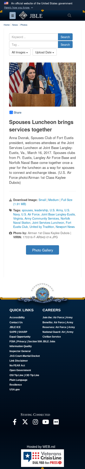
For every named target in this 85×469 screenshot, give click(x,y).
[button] (19, 7)
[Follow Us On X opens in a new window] (25, 423)
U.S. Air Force (30, 214)
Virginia (18, 218)
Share (17, 112)
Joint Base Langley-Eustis (58, 214)
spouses (27, 210)
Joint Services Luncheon (48, 222)
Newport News (65, 227)
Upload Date (43, 52)
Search (65, 37)
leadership (41, 210)
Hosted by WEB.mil (41, 447)
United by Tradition (42, 227)
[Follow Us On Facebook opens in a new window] (14, 423)
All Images (19, 52)
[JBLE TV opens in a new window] (45, 423)
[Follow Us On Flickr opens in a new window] (56, 423)
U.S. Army (56, 210)
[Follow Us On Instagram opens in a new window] (35, 423)
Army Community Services (42, 218)
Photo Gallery (42, 250)
